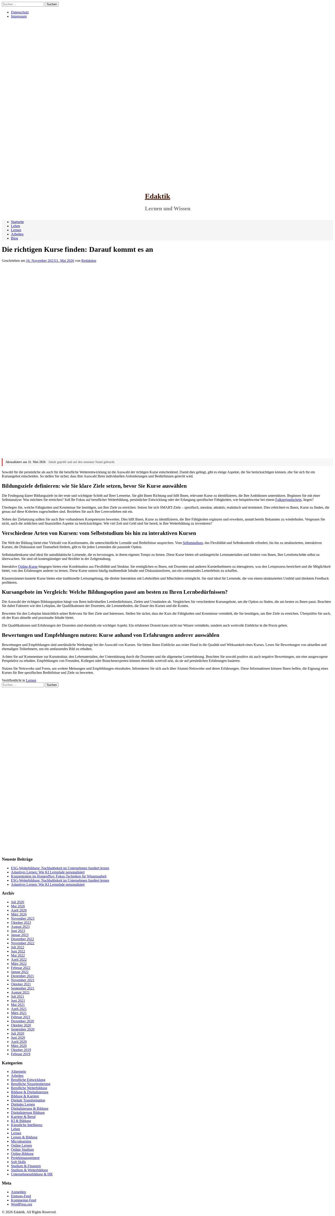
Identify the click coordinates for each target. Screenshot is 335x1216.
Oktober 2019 (21, 1050)
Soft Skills (18, 1162)
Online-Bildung (22, 1154)
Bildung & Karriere (25, 1096)
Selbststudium (193, 543)
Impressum (19, 16)
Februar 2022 (20, 968)
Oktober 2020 (21, 1025)
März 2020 (19, 1046)
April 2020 (19, 1042)
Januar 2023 (19, 935)
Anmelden (18, 1192)
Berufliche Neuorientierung (30, 1084)
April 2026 (19, 910)
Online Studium (22, 1149)
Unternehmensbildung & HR (32, 1174)
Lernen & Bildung (24, 1137)
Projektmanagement (25, 1158)
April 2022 (19, 959)
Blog (14, 238)
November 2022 (22, 943)
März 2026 (19, 914)
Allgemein (18, 1071)
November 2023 (22, 918)
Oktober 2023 (21, 922)
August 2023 (20, 927)
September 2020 (22, 1029)
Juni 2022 (18, 951)
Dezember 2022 (22, 939)
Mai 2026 (18, 906)
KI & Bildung (21, 1121)
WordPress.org (21, 1204)
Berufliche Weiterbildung (29, 1088)
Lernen (16, 230)
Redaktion (88, 261)
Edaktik (157, 196)
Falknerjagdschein (288, 500)
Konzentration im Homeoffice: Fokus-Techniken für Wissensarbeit (58, 876)
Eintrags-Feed (21, 1196)
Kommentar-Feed (23, 1200)
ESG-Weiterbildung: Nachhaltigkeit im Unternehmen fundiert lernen (60, 868)
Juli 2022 (17, 947)
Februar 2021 (20, 1017)
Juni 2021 (18, 1000)
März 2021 (19, 1013)
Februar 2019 (20, 1054)
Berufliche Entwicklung (28, 1080)
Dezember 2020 (22, 1021)
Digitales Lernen (23, 1104)
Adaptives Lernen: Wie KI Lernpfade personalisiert (48, 872)
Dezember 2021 (22, 976)
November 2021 (22, 980)
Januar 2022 (19, 972)
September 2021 (22, 988)
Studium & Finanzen (26, 1166)
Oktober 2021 (21, 984)
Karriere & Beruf (23, 1117)
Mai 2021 (18, 1005)
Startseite (17, 222)
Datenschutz (20, 12)
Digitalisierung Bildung (28, 1112)
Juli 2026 (17, 902)
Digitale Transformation (28, 1100)
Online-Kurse (28, 566)
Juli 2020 (17, 1033)
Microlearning (21, 1141)
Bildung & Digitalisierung (29, 1092)
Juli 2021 (17, 996)
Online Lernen (21, 1145)
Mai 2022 (18, 955)
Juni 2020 (18, 1037)
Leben (15, 226)
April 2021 (19, 1009)
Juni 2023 (18, 931)
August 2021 (20, 992)
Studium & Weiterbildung (29, 1170)
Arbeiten (17, 234)
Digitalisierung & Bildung (29, 1108)
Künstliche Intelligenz (26, 1125)
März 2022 (19, 964)
